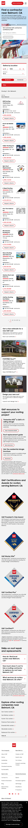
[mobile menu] (26, 3)
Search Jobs (19, 757)
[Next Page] (20, 320)
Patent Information (6, 780)
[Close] (26, 802)
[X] (12, 794)
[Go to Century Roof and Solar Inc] (20, 277)
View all (3, 735)
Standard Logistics (20, 780)
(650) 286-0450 (7, 311)
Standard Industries (6, 766)
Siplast (17, 777)
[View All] (9, 109)
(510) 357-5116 (7, 200)
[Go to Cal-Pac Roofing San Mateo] (20, 299)
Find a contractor (17, 3)
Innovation (4, 763)
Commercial (20, 79)
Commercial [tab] (13, 24)
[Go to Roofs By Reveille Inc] (20, 125)
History (3, 757)
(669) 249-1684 (7, 222)
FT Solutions (19, 790)
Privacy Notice (16, 820)
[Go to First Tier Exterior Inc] (20, 210)
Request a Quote (9, 118)
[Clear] (20, 68)
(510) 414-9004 (7, 244)
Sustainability (5, 769)
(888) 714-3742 (7, 180)
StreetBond (18, 786)
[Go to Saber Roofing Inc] (20, 148)
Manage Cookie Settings (13, 824)
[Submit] (23, 68)
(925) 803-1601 (7, 267)
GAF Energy (18, 783)
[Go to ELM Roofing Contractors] (20, 103)
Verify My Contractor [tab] (22, 24)
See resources (9, 445)
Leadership (4, 760)
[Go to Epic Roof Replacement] (20, 168)
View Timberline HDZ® (11, 430)
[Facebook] (9, 794)
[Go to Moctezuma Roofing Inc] (20, 233)
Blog (2, 783)
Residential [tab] (5, 24)
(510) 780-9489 (7, 289)
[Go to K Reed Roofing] (20, 190)
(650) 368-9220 (7, 158)
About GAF (4, 754)
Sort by (3, 95)
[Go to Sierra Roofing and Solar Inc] (20, 255)
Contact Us (4, 777)
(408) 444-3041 (7, 137)
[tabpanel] (14, 33)
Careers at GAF (19, 754)
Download (8, 458)
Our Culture (19, 760)
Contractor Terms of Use (18, 473)
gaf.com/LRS (17, 640)
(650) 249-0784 (7, 115)
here (10, 640)
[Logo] (3, 4)
